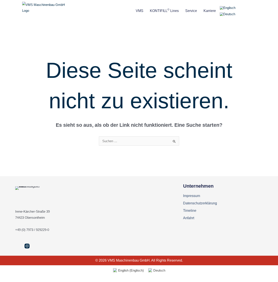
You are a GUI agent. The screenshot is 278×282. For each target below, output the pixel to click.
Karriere (210, 11)
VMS (139, 11)
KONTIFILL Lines (164, 10)
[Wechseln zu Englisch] (228, 8)
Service (191, 11)
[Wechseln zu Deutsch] (227, 14)
